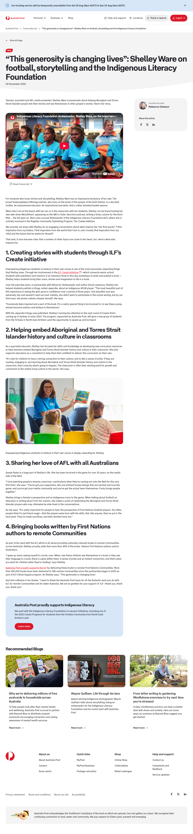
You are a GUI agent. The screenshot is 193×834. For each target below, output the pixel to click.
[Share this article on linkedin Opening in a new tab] (153, 124)
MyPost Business (86, 766)
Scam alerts (45, 771)
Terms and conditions (39, 795)
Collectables (121, 766)
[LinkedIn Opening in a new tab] (185, 794)
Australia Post (12, 29)
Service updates (161, 775)
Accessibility (78, 795)
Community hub (30, 29)
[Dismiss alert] (185, 5)
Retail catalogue (123, 771)
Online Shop (121, 760)
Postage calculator (86, 771)
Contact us (158, 760)
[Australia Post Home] (15, 18)
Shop (70, 18)
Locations (138, 18)
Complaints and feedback (160, 767)
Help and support (117, 18)
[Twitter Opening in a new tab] (178, 794)
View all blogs (16, 41)
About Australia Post (49, 760)
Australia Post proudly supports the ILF (26, 568)
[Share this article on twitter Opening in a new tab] (147, 124)
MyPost (81, 760)
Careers (43, 766)
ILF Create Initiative (68, 272)
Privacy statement (15, 795)
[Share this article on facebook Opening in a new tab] (141, 124)
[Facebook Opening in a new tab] (171, 794)
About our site (61, 795)
